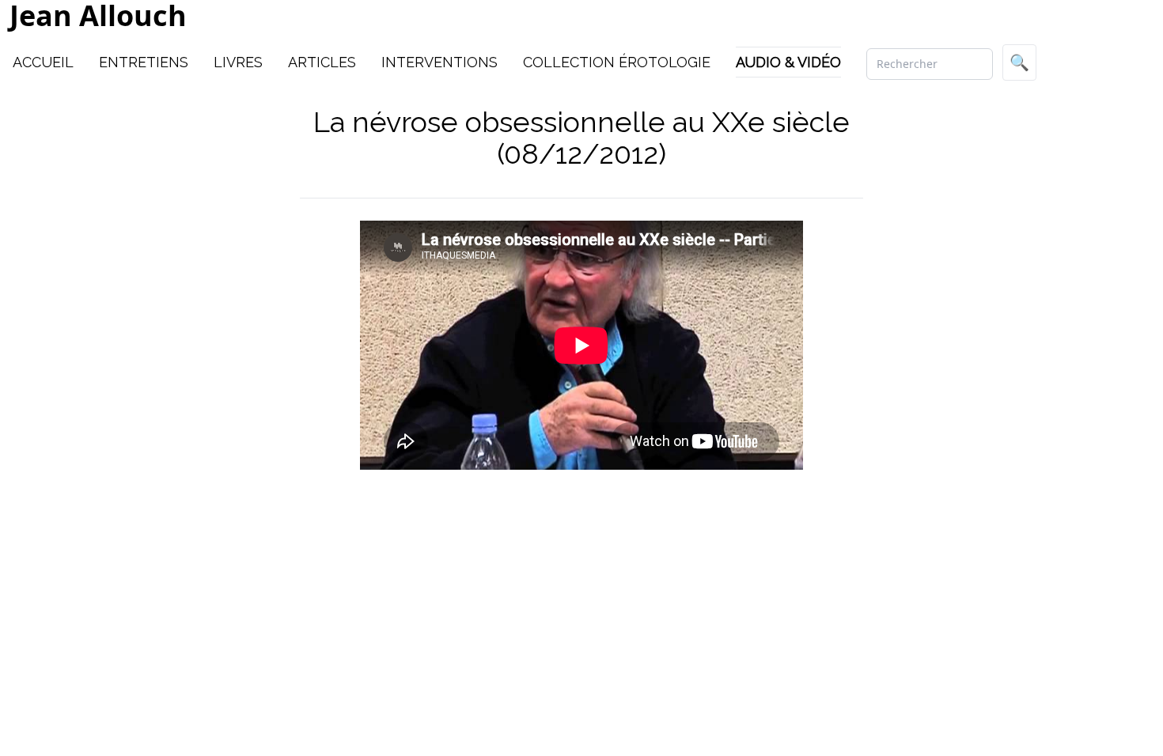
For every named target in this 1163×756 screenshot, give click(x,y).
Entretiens (143, 62)
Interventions (439, 62)
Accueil (43, 62)
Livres (238, 62)
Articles (322, 62)
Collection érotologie (616, 62)
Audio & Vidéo (788, 62)
